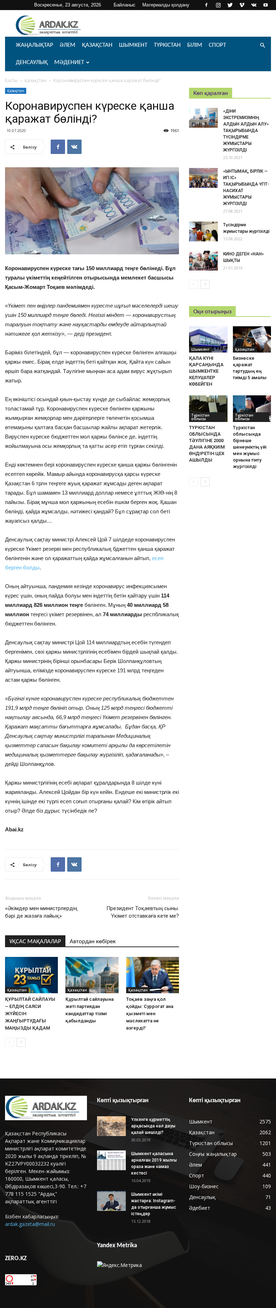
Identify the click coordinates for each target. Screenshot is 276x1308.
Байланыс (124, 5)
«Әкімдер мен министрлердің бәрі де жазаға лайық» (41, 912)
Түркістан (167, 45)
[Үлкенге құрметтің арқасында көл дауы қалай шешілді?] (111, 1126)
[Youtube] (265, 5)
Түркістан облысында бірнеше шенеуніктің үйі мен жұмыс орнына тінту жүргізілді (249, 447)
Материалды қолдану (165, 5)
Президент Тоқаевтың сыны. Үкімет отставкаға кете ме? (142, 912)
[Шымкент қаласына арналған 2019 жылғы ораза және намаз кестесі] (111, 1160)
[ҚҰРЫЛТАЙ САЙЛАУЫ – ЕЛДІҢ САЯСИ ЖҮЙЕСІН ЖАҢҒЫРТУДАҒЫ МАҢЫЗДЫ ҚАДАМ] (31, 975)
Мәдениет (69, 62)
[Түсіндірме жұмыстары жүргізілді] (203, 231)
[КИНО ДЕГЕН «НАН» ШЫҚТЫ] (203, 261)
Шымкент (133, 45)
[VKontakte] (253, 5)
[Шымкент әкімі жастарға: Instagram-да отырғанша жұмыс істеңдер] (111, 1201)
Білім (194, 45)
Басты (11, 80)
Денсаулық (32, 62)
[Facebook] (206, 5)
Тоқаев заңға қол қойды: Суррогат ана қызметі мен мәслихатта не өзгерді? (149, 1013)
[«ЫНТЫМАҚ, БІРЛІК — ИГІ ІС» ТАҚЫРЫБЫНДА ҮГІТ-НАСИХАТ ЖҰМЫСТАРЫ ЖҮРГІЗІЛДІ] (203, 178)
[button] (262, 45)
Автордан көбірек (93, 942)
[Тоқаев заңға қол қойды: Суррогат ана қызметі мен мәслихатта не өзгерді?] (152, 975)
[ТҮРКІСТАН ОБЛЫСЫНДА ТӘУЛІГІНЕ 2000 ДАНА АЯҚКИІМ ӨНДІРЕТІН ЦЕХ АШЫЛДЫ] (208, 408)
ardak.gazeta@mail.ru (30, 1224)
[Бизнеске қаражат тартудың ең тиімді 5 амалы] (252, 339)
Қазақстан (97, 45)
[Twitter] (230, 5)
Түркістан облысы (200, 417)
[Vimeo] (241, 5)
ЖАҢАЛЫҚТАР (34, 45)
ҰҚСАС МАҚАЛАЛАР (35, 942)
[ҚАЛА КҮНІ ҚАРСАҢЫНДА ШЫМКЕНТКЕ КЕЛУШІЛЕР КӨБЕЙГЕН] (208, 339)
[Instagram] (218, 5)
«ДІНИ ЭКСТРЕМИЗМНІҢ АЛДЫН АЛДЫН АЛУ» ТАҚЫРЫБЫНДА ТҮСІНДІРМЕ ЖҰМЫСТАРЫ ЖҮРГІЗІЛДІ (246, 131)
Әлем (67, 45)
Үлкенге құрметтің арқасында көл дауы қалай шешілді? (153, 1126)
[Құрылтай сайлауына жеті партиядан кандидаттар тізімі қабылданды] (91, 975)
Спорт (217, 45)
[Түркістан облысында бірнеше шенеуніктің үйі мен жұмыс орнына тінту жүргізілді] (252, 408)
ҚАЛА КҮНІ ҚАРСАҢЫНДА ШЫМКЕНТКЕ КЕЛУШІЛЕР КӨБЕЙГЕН (206, 371)
